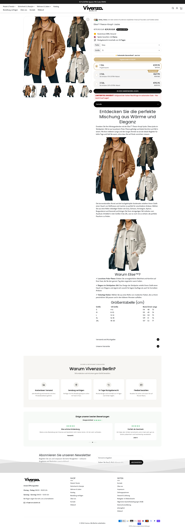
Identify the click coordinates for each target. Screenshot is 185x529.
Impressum (120, 489)
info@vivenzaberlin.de (33, 503)
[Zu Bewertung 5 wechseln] (95, 442)
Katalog (56, 6)
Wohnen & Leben (75, 489)
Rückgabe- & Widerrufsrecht (126, 499)
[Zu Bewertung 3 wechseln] (92, 442)
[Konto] (177, 8)
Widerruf (41, 10)
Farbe (97, 45)
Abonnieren (136, 462)
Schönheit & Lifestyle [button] (25, 6)
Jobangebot (121, 508)
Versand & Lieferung (123, 495)
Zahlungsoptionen (123, 492)
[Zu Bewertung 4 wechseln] (94, 442)
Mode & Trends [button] (8, 6)
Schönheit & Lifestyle (77, 486)
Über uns (23, 10)
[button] (173, 8)
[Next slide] (90, 91)
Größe (97, 50)
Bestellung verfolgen (10, 10)
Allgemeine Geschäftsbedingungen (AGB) (130, 502)
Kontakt (32, 10)
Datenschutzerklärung (124, 505)
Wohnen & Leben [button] (43, 6)
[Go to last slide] (24, 91)
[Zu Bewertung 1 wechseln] (89, 442)
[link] (92, 429)
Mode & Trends (75, 483)
